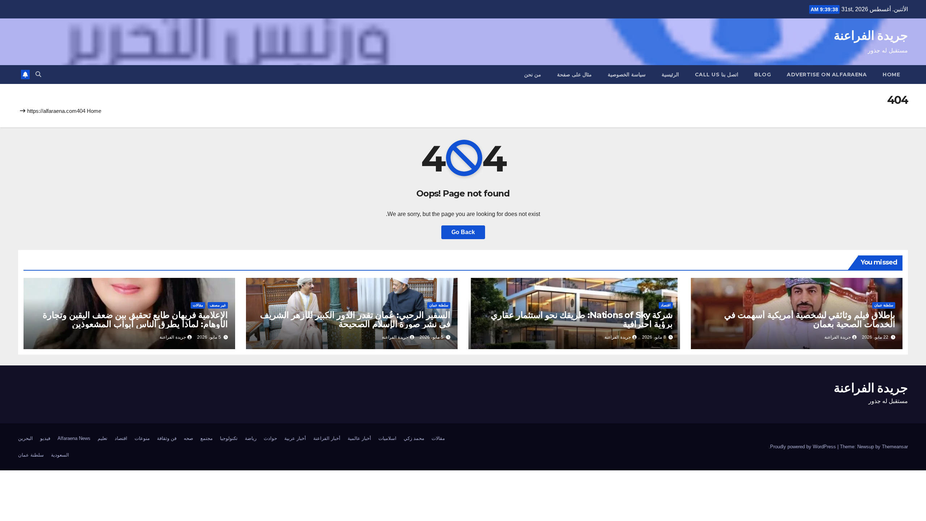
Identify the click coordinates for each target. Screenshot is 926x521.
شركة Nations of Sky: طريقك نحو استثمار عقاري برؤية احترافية (582, 319)
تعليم (102, 438)
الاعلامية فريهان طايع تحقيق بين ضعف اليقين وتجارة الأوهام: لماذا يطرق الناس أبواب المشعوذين (135, 319)
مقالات (198, 305)
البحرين (25, 438)
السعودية (60, 455)
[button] (38, 74)
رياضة (250, 438)
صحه (188, 438)
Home (891, 74)
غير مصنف (218, 305)
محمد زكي (414, 438)
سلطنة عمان (883, 305)
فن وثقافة (167, 438)
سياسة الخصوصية (627, 74)
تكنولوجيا (229, 438)
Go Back (463, 232)
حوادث (270, 438)
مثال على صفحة (574, 74)
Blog (762, 74)
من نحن (532, 74)
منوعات (142, 438)
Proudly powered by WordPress (803, 446)
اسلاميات (387, 438)
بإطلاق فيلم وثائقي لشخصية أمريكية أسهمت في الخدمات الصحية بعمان (809, 319)
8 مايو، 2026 (654, 337)
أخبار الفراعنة (326, 438)
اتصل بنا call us (717, 74)
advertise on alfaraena (827, 74)
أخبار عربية (295, 438)
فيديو (45, 438)
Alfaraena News (74, 438)
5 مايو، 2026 (431, 337)
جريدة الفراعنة (871, 35)
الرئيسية (670, 74)
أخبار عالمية (359, 438)
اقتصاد (666, 305)
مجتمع (206, 438)
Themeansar (895, 446)
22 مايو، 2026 (875, 337)
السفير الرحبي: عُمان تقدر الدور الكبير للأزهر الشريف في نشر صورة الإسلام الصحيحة (355, 319)
